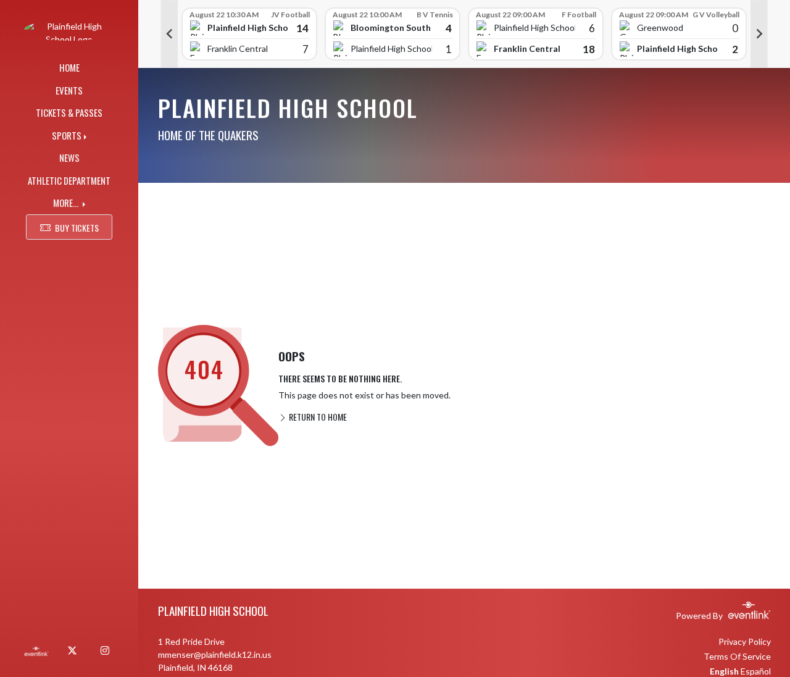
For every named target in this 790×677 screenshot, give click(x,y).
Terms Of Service (737, 656)
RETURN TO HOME (317, 416)
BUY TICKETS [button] (77, 227)
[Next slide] (759, 34)
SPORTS (66, 135)
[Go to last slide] (169, 34)
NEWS (69, 157)
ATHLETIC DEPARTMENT (69, 180)
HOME (69, 67)
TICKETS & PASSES (69, 112)
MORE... (66, 202)
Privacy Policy (744, 641)
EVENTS (69, 90)
